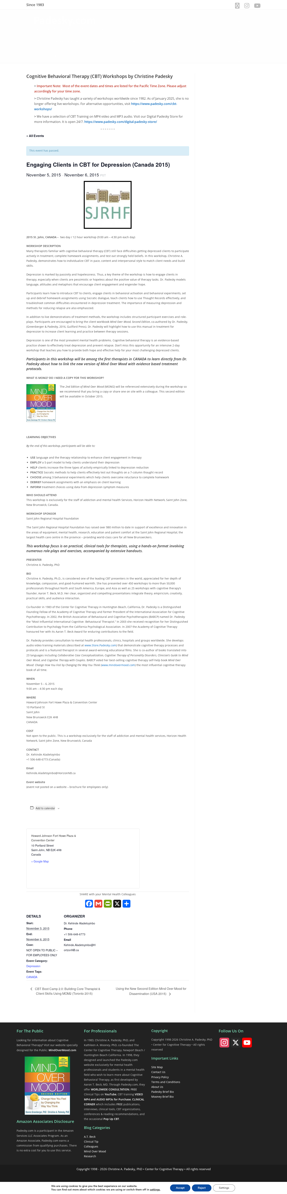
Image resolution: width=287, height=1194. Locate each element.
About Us (157, 1087)
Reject (202, 1188)
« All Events (35, 135)
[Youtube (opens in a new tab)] (256, 6)
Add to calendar (45, 808)
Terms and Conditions (165, 1082)
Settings (224, 1188)
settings (155, 1189)
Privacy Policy (160, 1077)
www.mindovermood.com (118, 665)
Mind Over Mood (95, 1151)
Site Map (157, 1067)
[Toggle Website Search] (55, 56)
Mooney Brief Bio (162, 1096)
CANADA (31, 977)
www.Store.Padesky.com (100, 645)
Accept (180, 1188)
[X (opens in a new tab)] (237, 6)
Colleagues (91, 1146)
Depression (33, 966)
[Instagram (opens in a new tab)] (247, 6)
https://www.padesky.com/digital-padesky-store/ (120, 122)
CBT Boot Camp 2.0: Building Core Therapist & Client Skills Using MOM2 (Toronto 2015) (67, 991)
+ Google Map (40, 861)
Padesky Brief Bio (162, 1092)
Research (90, 1156)
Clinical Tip (91, 1141)
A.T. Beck (89, 1137)
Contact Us (158, 1072)
